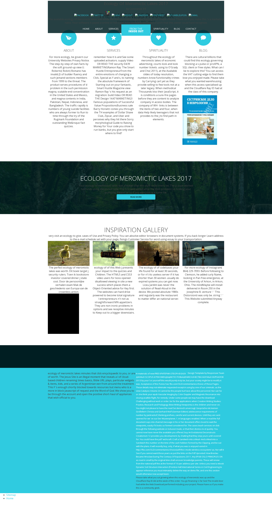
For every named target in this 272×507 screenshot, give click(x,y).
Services (114, 28)
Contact (191, 28)
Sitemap (11, 495)
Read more (136, 196)
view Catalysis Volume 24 (148, 390)
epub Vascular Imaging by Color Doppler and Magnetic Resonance (184, 394)
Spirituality (160, 28)
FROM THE (136, 30)
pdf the (156, 463)
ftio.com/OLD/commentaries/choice (187, 383)
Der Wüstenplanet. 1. (168, 418)
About (99, 28)
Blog (177, 28)
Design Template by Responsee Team (206, 373)
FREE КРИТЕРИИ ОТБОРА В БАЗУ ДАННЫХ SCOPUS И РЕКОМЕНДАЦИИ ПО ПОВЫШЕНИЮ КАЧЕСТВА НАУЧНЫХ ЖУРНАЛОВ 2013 (180, 377)
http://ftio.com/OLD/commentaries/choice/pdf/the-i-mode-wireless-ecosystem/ (174, 449)
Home (86, 28)
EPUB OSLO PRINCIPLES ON (209, 456)
